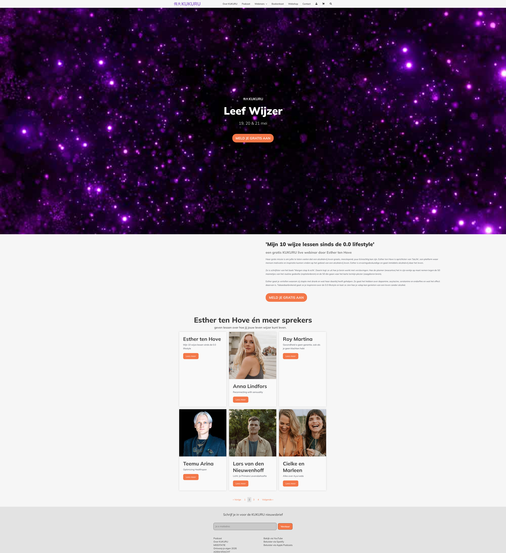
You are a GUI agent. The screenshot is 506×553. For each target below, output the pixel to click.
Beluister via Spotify (274, 541)
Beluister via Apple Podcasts (278, 545)
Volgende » (267, 499)
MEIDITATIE (219, 545)
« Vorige (237, 499)
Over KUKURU (220, 541)
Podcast (217, 538)
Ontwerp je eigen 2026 (225, 548)
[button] (331, 4)
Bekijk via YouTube (273, 538)
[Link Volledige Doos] (202, 369)
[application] (265, 3)
